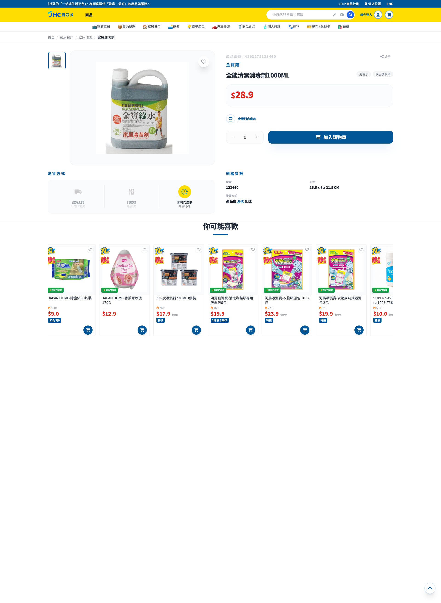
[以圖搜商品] (341, 14)
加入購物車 (334, 137)
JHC (240, 201)
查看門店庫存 (247, 119)
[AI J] (334, 14)
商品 (89, 14)
